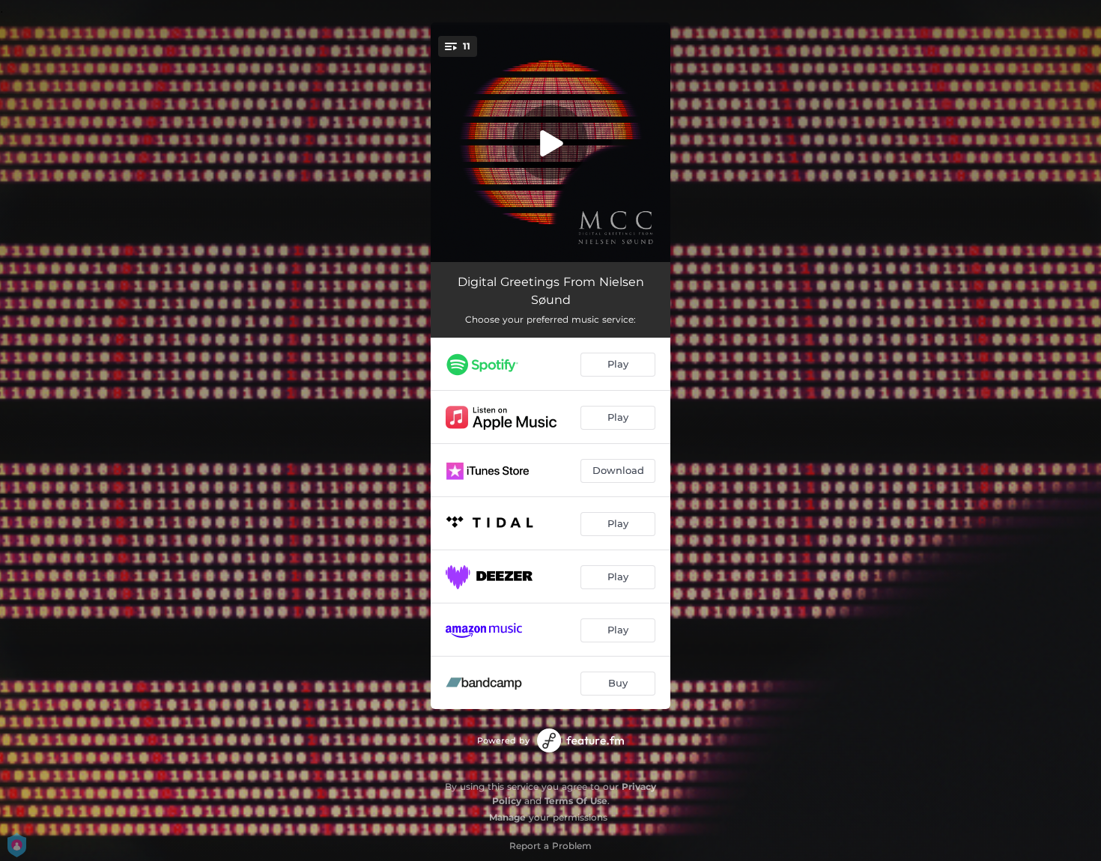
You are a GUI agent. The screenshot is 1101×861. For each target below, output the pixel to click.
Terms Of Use (576, 800)
